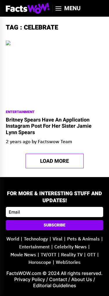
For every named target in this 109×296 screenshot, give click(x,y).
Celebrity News (70, 247)
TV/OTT (48, 255)
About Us (81, 279)
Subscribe (54, 225)
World (12, 239)
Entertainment (20, 112)
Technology (36, 239)
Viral (57, 239)
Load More (54, 161)
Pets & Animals (83, 239)
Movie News (23, 255)
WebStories (68, 262)
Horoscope (39, 262)
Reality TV (72, 255)
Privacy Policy (29, 279)
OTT (91, 255)
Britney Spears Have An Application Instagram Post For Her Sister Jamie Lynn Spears (49, 126)
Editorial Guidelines (54, 285)
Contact (58, 279)
